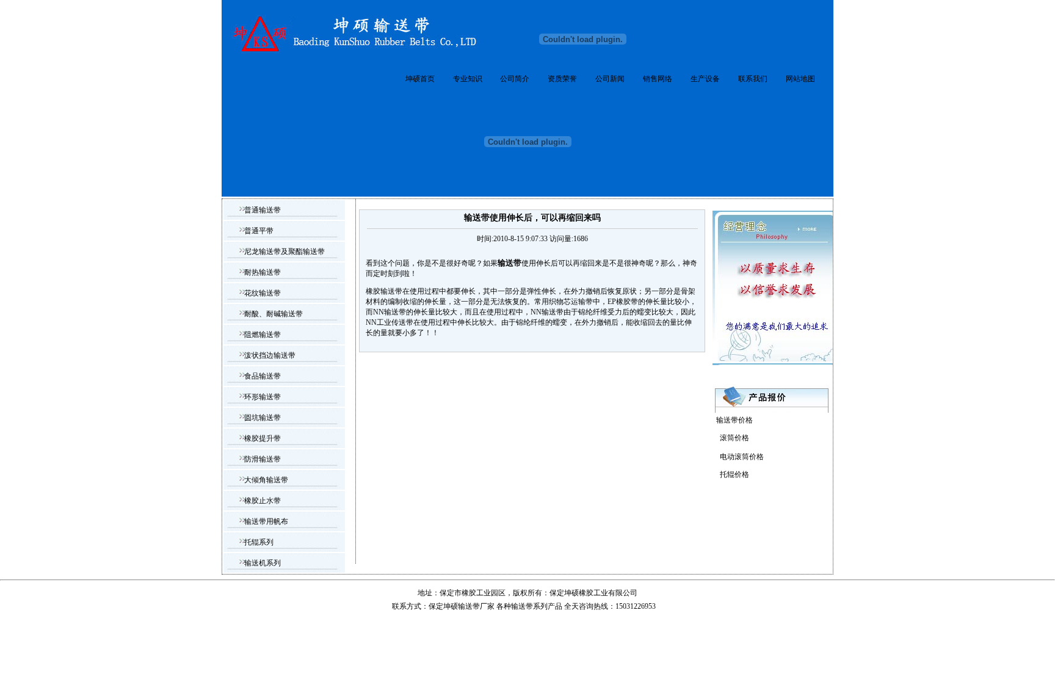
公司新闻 (610, 78)
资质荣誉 (562, 78)
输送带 (522, 606)
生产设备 (705, 78)
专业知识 (467, 78)
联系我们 (752, 78)
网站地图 (800, 78)
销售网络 (657, 78)
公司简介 (514, 78)
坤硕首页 (420, 78)
